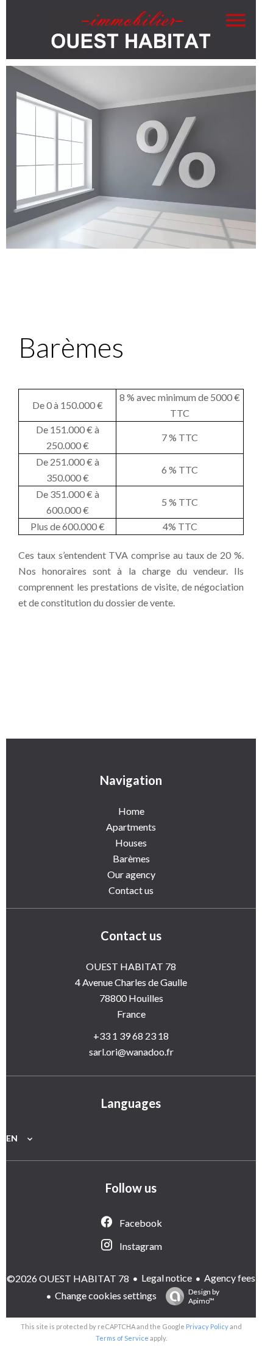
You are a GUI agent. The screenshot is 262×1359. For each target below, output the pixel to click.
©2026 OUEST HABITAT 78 (68, 1278)
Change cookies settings (106, 1295)
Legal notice (166, 1277)
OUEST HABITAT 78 (131, 966)
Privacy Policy (207, 1326)
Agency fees (229, 1277)
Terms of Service (122, 1338)
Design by (203, 1296)
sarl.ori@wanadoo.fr (131, 1051)
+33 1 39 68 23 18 (131, 1035)
